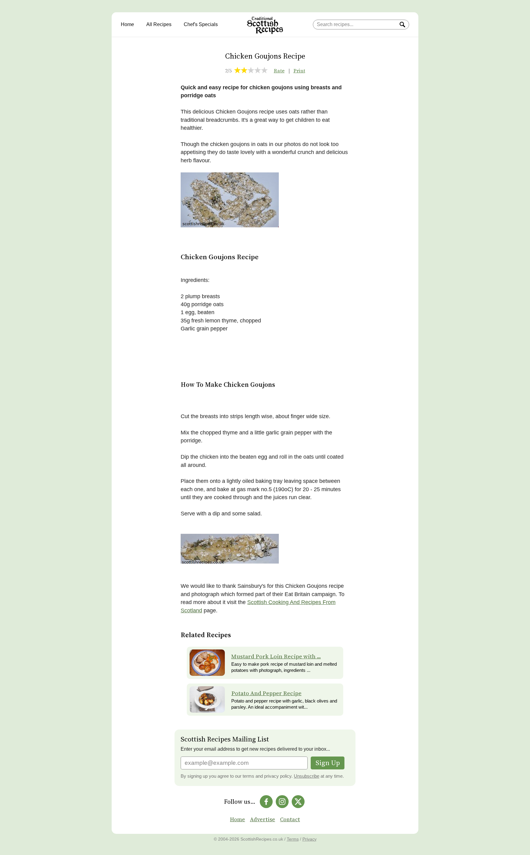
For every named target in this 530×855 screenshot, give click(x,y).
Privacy (309, 839)
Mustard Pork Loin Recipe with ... (276, 656)
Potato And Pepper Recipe (266, 693)
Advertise (262, 819)
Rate (279, 70)
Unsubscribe (306, 776)
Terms (293, 839)
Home (127, 24)
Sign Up (328, 763)
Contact (290, 819)
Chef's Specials (201, 24)
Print (299, 70)
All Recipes (158, 24)
